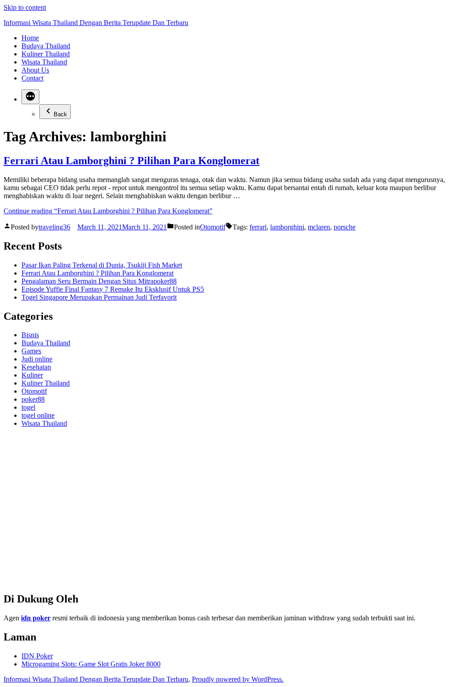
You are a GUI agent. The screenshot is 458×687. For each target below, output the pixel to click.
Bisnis (30, 335)
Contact (32, 78)
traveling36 (54, 227)
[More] (30, 96)
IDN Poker (37, 656)
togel (28, 407)
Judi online (36, 359)
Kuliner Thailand (45, 54)
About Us (35, 70)
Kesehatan (36, 367)
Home (30, 38)
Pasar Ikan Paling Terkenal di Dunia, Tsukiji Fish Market (101, 265)
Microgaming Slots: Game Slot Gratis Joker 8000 (91, 664)
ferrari (258, 227)
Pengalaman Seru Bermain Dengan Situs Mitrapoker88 (99, 281)
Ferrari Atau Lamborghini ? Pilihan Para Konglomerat (131, 160)
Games (31, 351)
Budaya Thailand (45, 46)
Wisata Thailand (44, 62)
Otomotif (212, 227)
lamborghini (287, 227)
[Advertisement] (229, 513)
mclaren (319, 227)
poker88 (33, 399)
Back (60, 114)
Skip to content (25, 7)
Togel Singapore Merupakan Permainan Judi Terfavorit (99, 297)
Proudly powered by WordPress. (238, 679)
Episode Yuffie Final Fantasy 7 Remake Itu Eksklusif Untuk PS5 (112, 289)
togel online (38, 415)
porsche (345, 227)
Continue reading (108, 211)
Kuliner (32, 375)
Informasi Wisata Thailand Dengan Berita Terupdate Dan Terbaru (96, 22)
